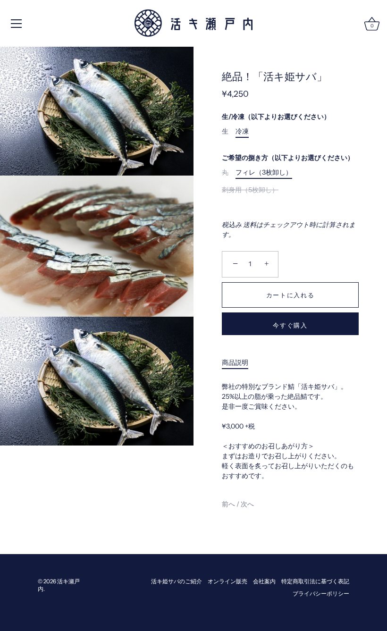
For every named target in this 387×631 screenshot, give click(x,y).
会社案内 (264, 581)
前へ (229, 504)
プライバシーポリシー (321, 593)
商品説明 (235, 362)
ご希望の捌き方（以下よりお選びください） (288, 158)
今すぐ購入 (290, 325)
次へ (247, 504)
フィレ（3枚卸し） (264, 172)
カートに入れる (290, 295)
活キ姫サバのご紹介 (176, 581)
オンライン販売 (227, 581)
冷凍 (242, 131)
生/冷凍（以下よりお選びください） (276, 117)
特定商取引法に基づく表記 (315, 581)
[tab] (240, 363)
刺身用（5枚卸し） (250, 190)
